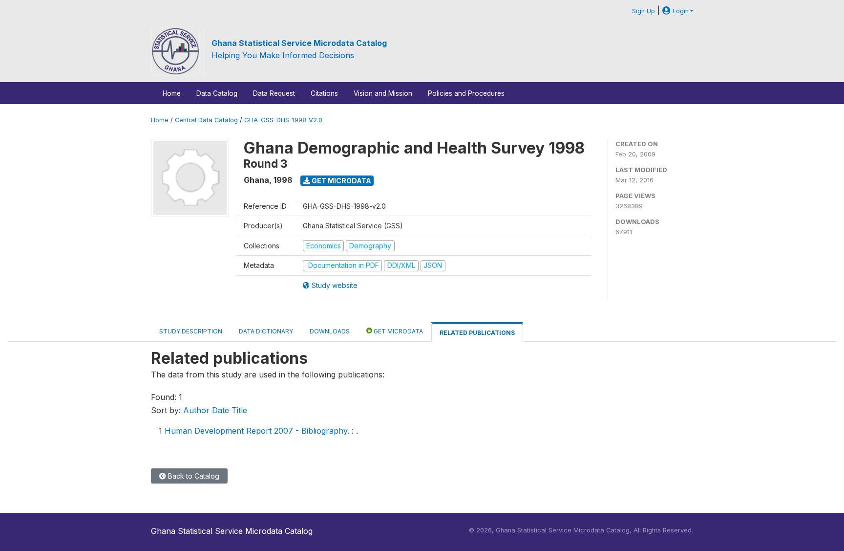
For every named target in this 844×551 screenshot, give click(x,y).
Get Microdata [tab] (397, 331)
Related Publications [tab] (477, 332)
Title (239, 410)
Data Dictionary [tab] (266, 331)
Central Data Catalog (206, 120)
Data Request (274, 93)
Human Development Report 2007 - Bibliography (256, 431)
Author (196, 410)
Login (680, 11)
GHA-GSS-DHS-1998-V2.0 (283, 120)
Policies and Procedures (466, 93)
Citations (324, 93)
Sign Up (643, 11)
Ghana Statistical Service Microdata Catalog (299, 43)
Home (172, 93)
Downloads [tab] (330, 331)
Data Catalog (216, 93)
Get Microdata (340, 180)
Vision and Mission (383, 93)
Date (220, 410)
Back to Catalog (192, 476)
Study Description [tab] (190, 331)
